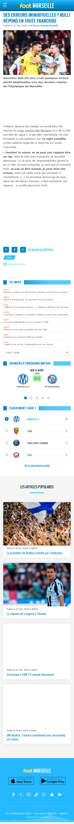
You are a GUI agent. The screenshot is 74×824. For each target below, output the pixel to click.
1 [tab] (25, 397)
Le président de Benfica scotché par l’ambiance (34, 553)
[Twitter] (6, 250)
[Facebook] (14, 250)
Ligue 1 (9, 257)
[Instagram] (28, 794)
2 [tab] (31, 397)
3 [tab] (37, 397)
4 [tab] (42, 397)
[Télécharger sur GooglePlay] (52, 784)
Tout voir (12, 352)
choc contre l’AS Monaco (34, 130)
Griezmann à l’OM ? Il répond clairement (30, 674)
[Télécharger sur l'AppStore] (21, 784)
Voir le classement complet (37, 465)
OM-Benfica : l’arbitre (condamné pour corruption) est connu (36, 737)
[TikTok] (36, 794)
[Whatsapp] (23, 250)
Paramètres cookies (37, 817)
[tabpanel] (37, 380)
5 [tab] (48, 397)
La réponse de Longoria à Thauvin (26, 613)
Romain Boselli (49, 25)
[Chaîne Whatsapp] (44, 794)
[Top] (64, 816)
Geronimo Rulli (17, 264)
